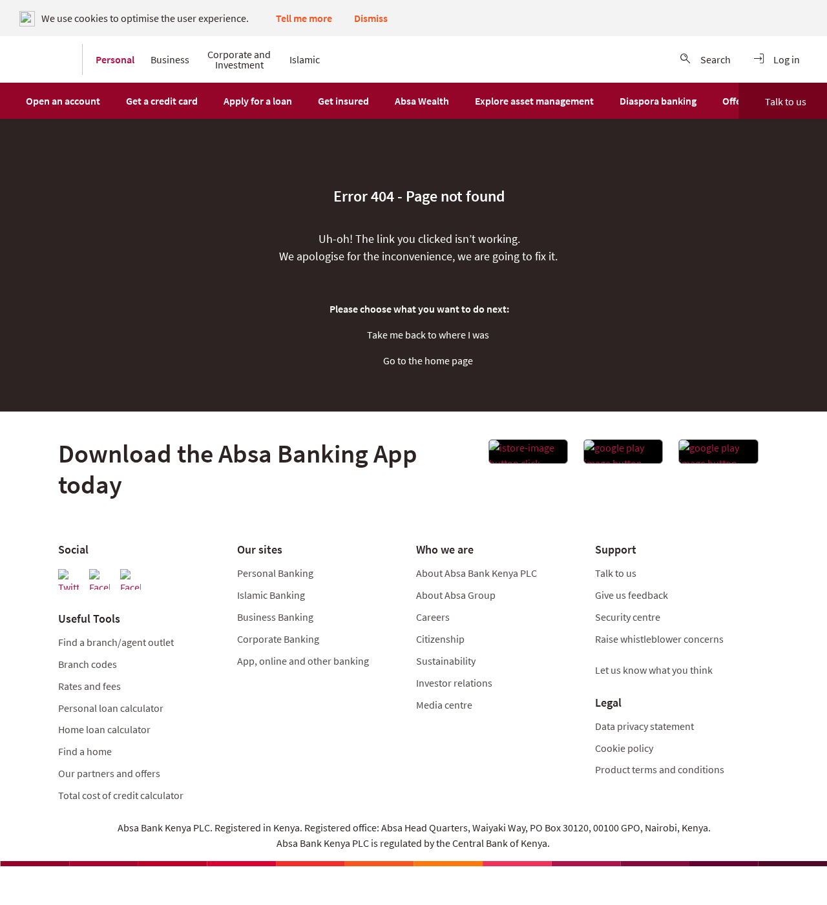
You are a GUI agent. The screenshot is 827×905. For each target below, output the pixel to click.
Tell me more (304, 18)
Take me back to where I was (428, 334)
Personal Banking (275, 573)
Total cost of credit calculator (120, 795)
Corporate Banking (278, 638)
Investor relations (454, 682)
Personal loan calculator (110, 708)
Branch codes (87, 664)
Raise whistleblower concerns (659, 638)
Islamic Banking (271, 594)
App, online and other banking (303, 660)
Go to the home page (428, 360)
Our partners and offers (109, 773)
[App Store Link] (528, 455)
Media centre (444, 704)
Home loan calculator (104, 729)
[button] (63, 100)
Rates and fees (89, 686)
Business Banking (275, 616)
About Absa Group (456, 594)
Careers (433, 616)
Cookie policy (624, 748)
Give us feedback (631, 594)
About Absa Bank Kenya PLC (477, 573)
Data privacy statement (644, 726)
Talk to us (785, 101)
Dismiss (371, 18)
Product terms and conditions (659, 769)
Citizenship (440, 638)
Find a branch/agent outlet (116, 642)
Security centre (627, 616)
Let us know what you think (654, 669)
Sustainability (446, 660)
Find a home (85, 751)
